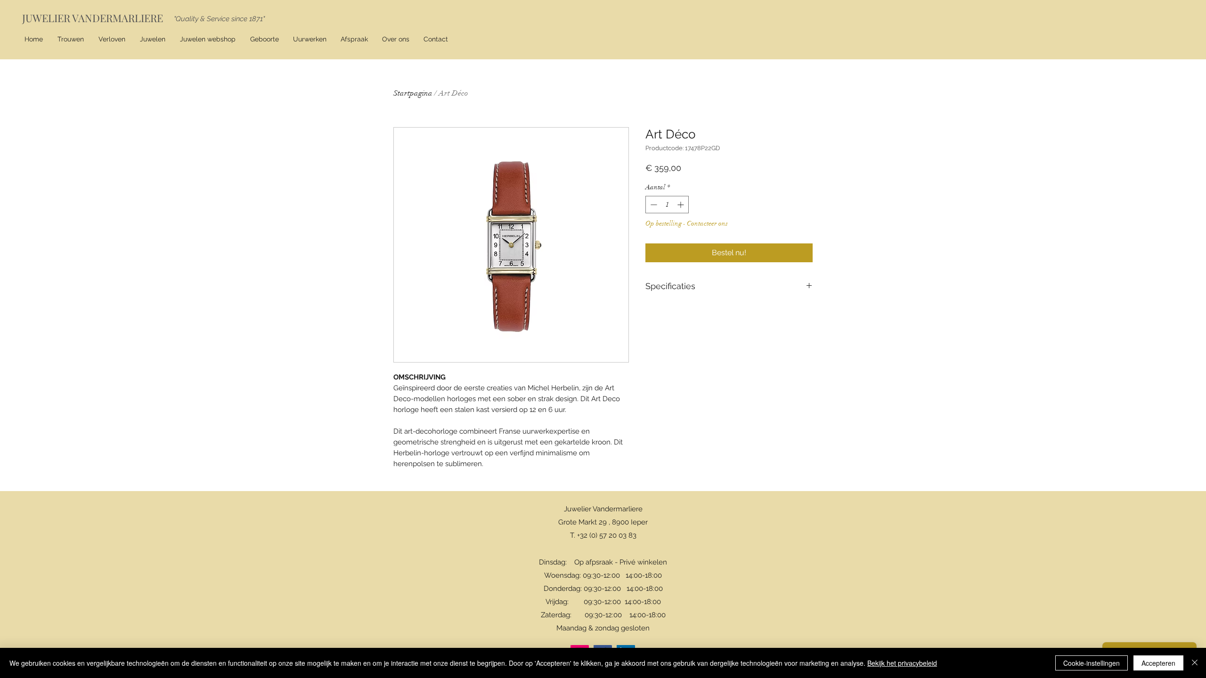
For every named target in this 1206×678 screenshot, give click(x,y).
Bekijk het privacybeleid (902, 663)
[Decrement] (653, 204)
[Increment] (681, 204)
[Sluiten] (1194, 662)
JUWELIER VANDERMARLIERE (92, 18)
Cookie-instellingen (1091, 663)
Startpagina (412, 93)
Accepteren (1158, 663)
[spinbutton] (667, 204)
